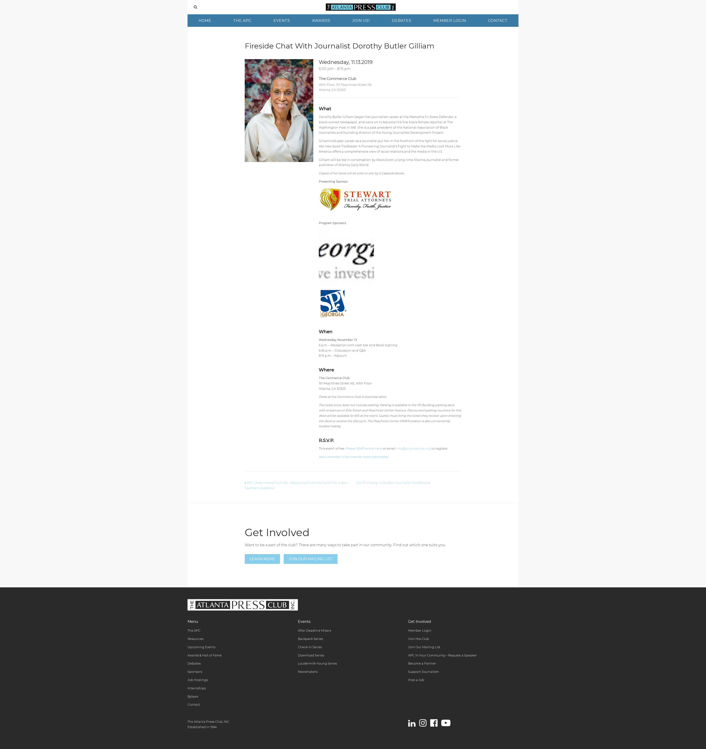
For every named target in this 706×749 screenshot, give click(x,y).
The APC (242, 20)
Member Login (449, 20)
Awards (321, 20)
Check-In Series (310, 647)
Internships (197, 688)
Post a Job (416, 680)
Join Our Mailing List (310, 559)
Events (281, 20)
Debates (401, 20)
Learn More (262, 559)
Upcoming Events (201, 647)
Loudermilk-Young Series (317, 663)
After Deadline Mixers (314, 630)
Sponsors (195, 672)
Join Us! (361, 20)
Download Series (311, 655)
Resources (195, 639)
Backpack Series (310, 639)
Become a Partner (422, 663)
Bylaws (193, 696)
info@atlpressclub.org (413, 448)
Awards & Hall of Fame (205, 655)
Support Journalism (423, 672)
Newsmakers (308, 672)
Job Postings (198, 680)
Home (205, 20)
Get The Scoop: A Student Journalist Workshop (392, 483)
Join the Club (418, 639)
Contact (497, 20)
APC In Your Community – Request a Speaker (442, 655)
